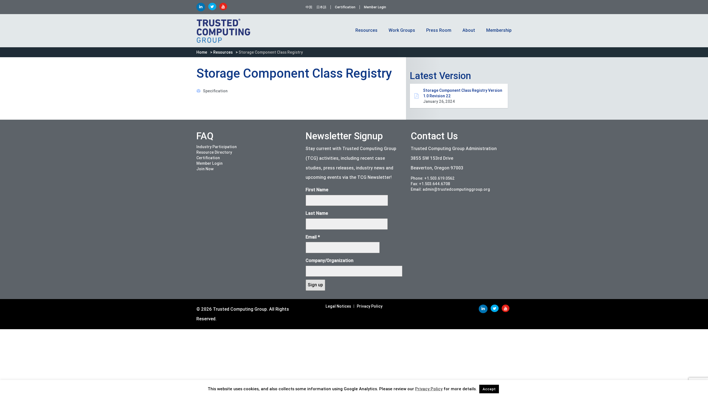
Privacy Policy (369, 306)
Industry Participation (216, 147)
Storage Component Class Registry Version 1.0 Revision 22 (462, 96)
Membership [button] (499, 30)
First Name (317, 189)
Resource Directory (214, 152)
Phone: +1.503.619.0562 (433, 178)
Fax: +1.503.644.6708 (430, 184)
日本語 (321, 7)
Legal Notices (338, 306)
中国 (309, 7)
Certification (345, 7)
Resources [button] (366, 30)
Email (313, 237)
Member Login (375, 7)
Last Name (317, 213)
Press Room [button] (438, 30)
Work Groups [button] (402, 30)
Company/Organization (329, 260)
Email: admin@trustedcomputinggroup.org (450, 189)
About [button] (468, 30)
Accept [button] (489, 389)
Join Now (205, 169)
